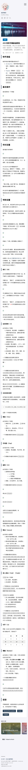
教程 (5, 39)
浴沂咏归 (3, 12)
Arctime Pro (9, 63)
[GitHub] (7, 18)
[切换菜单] (25, 4)
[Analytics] (2, 18)
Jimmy (8, 766)
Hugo (4, 764)
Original (6, 714)
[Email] (5, 18)
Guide (19, 711)
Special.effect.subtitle (9, 711)
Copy (22, 407)
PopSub (8, 70)
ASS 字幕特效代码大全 (15, 258)
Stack (4, 766)
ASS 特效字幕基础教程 (11, 43)
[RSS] (10, 18)
